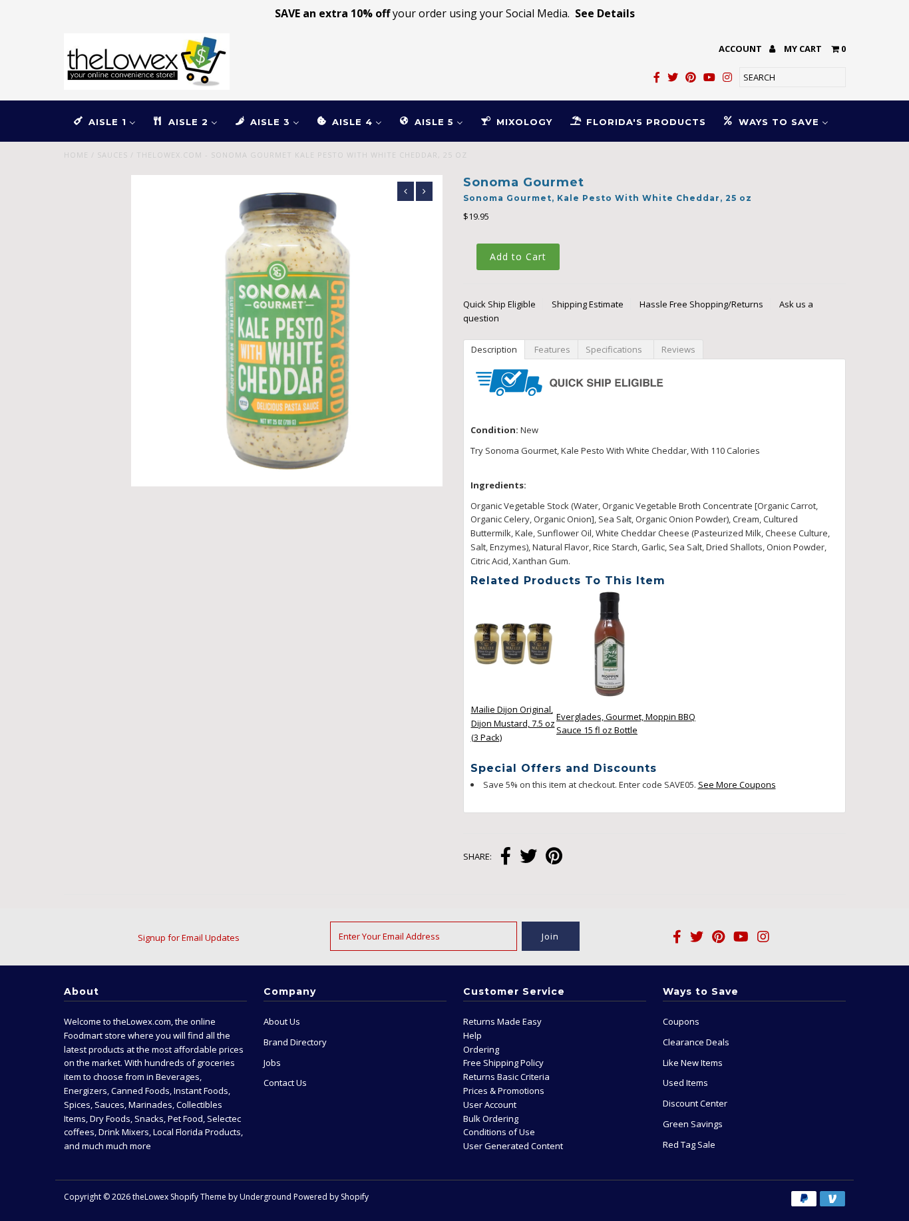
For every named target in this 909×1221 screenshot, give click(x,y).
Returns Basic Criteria (506, 1077)
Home (76, 155)
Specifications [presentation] (616, 349)
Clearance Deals (696, 1042)
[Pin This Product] (554, 857)
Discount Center (695, 1103)
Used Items (685, 1083)
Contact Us (285, 1083)
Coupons (681, 1021)
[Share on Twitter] (528, 857)
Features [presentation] (551, 349)
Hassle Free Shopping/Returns (701, 304)
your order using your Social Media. (455, 13)
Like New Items (693, 1063)
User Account (489, 1105)
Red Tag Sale (689, 1144)
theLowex (150, 1196)
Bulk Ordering (490, 1119)
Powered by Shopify (331, 1196)
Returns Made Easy (502, 1021)
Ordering (481, 1049)
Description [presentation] (494, 349)
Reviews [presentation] (678, 349)
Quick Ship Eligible (499, 304)
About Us (282, 1021)
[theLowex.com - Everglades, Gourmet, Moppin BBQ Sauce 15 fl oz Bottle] (609, 694)
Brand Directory (295, 1042)
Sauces (112, 155)
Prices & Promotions (503, 1091)
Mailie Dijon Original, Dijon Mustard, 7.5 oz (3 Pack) (513, 723)
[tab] (493, 349)
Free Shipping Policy (503, 1063)
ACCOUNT (741, 49)
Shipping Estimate (588, 304)
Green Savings (693, 1124)
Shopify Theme (198, 1196)
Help (472, 1035)
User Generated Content (513, 1146)
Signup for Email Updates (189, 938)
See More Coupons (737, 784)
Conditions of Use (499, 1132)
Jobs (272, 1063)
